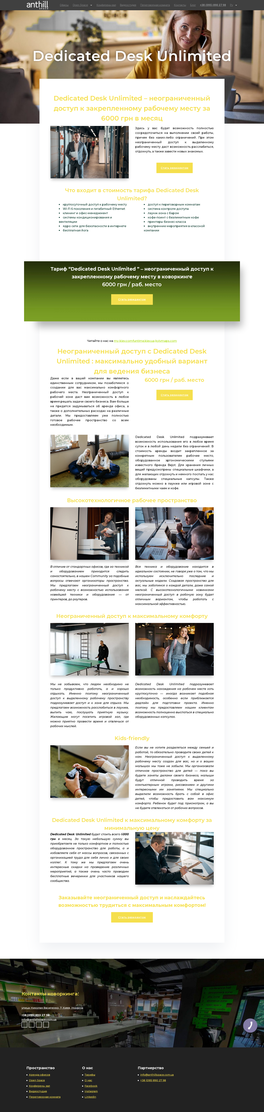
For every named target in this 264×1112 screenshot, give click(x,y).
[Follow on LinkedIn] (46, 1024)
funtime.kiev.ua (144, 341)
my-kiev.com (123, 341)
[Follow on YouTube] (39, 1024)
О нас (88, 1080)
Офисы (64, 5)
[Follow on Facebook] (24, 1024)
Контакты (180, 5)
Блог (193, 5)
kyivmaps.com (166, 341)
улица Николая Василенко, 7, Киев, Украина (52, 1008)
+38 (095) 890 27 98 (213, 5)
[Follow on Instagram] (31, 1024)
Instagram (91, 1091)
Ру (231, 5)
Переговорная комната (155, 5)
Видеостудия (128, 5)
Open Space (80, 5)
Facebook (91, 1086)
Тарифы (90, 1074)
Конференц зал (39, 1086)
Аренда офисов (39, 1074)
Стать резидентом (174, 167)
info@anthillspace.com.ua (39, 1019)
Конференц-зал (106, 5)
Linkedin (90, 1097)
